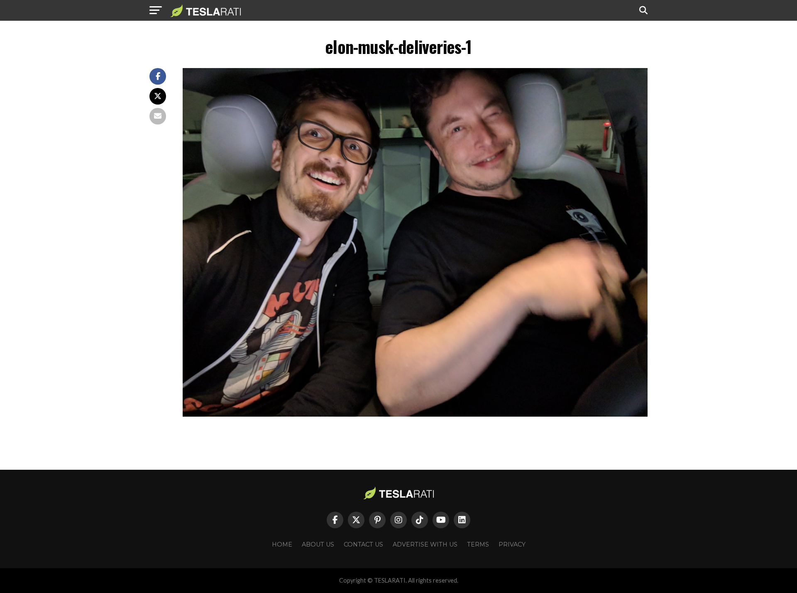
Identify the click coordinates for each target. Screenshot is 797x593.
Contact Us (363, 544)
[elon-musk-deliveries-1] (415, 414)
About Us (318, 544)
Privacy (512, 544)
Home (282, 544)
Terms (478, 544)
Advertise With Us (425, 544)
